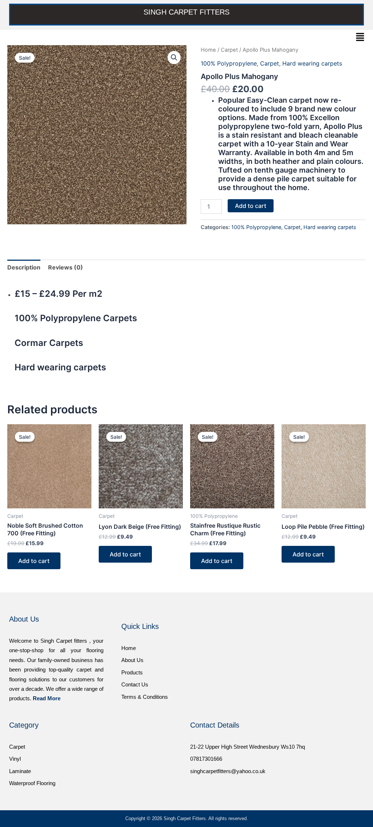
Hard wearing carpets (312, 63)
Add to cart (250, 205)
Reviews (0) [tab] (65, 267)
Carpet (229, 50)
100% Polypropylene (229, 63)
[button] (360, 37)
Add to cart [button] (34, 560)
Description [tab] (23, 267)
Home (208, 50)
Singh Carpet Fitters (186, 12)
